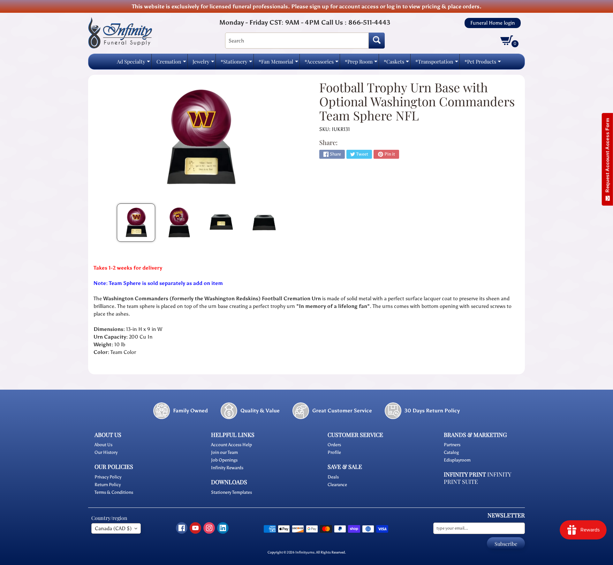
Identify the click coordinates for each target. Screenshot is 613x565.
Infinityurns (304, 552)
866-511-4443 (369, 22)
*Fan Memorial (278, 63)
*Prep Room (361, 63)
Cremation (171, 63)
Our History (106, 452)
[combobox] (297, 41)
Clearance (337, 484)
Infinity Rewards (227, 467)
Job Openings (224, 460)
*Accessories (321, 63)
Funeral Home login (492, 23)
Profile (334, 452)
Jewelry (203, 63)
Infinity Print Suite (477, 477)
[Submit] (377, 41)
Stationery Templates (231, 492)
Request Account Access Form (607, 156)
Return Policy (108, 484)
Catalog (451, 452)
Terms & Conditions (114, 492)
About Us (103, 444)
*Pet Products (483, 63)
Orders (334, 444)
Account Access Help (231, 444)
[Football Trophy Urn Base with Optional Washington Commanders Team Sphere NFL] (136, 222)
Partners (452, 444)
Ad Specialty (133, 63)
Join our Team (224, 452)
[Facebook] (181, 528)
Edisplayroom (457, 460)
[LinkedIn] (223, 528)
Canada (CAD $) (113, 528)
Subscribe (506, 543)
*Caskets (396, 63)
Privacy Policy (108, 477)
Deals (333, 477)
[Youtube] (195, 528)
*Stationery (236, 63)
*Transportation (436, 63)
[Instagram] (209, 528)
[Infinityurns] (120, 32)
